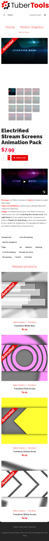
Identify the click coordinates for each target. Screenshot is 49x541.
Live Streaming (26, 237)
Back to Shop (24, 32)
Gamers (28, 247)
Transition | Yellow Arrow (24, 452)
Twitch (18, 257)
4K (20, 247)
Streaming (6, 257)
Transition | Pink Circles (24, 389)
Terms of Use (26, 533)
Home (10, 27)
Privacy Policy (14, 533)
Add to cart (21, 158)
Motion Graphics (32, 27)
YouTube (28, 257)
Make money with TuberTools (24, 527)
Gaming (38, 247)
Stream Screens (26, 252)
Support (4, 533)
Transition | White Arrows (24, 514)
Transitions (32, 322)
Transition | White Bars (24, 326)
